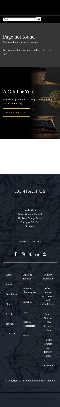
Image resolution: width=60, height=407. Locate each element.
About (9, 274)
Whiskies (27, 302)
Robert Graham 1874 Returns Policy (48, 322)
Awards (10, 284)
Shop (8, 304)
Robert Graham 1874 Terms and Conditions (48, 296)
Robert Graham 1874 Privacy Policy (48, 347)
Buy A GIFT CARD (16, 112)
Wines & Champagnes (29, 290)
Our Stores (11, 294)
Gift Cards (11, 333)
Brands (26, 335)
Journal (10, 323)
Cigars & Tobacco (27, 276)
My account (48, 365)
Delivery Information (48, 276)
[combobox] (19, 19)
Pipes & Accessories (29, 323)
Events (9, 314)
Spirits (26, 312)
